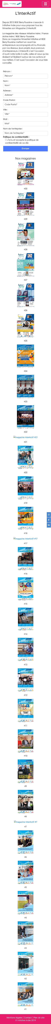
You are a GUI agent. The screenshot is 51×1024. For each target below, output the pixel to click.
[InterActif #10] (25, 741)
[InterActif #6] (25, 842)
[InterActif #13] (25, 649)
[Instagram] (49, 514)
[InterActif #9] (25, 771)
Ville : (5, 110)
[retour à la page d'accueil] (12, 4)
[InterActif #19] (25, 488)
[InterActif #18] (25, 518)
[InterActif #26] (25, 295)
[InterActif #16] (25, 558)
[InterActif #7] (25, 821)
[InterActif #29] (25, 204)
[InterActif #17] (25, 538)
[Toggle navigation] (45, 3)
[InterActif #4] (25, 902)
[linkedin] (49, 525)
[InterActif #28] (25, 234)
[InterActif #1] (25, 994)
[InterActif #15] (25, 589)
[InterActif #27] (25, 264)
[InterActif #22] (25, 416)
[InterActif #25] (25, 325)
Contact (28, 1017)
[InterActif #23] (25, 386)
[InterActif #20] (25, 457)
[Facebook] (49, 519)
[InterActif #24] (25, 356)
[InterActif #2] (25, 963)
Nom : (6, 81)
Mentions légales (14, 1017)
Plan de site (39, 1017)
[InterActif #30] (25, 173)
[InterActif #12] (25, 680)
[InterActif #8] (25, 801)
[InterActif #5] (25, 872)
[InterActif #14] (25, 619)
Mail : (5, 119)
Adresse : (7, 91)
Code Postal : (9, 100)
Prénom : (7, 72)
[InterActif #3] (25, 933)
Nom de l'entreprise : (13, 129)
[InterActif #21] (25, 437)
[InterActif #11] (25, 710)
